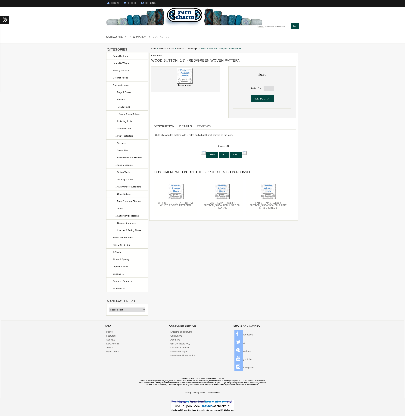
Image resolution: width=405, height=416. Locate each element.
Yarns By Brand (120, 56)
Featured (110, 335)
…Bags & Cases (123, 92)
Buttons (180, 48)
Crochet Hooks (120, 78)
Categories (114, 36)
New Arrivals (112, 343)
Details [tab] (185, 126)
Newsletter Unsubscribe (182, 355)
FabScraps (192, 48)
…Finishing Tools (123, 121)
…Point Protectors (124, 136)
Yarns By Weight (121, 63)
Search (261, 26)
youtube (247, 359)
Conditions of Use (213, 393)
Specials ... (118, 274)
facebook (248, 334)
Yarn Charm (200, 378)
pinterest (247, 351)
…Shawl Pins (121, 150)
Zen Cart (221, 378)
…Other (119, 208)
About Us (175, 339)
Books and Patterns (123, 237)
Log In (115, 3)
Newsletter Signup (179, 351)
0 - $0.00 (132, 3)
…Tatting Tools (122, 172)
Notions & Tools (166, 48)
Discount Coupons (180, 347)
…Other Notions (123, 194)
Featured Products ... (123, 281)
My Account (112, 351)
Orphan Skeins (120, 266)
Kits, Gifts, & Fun (121, 245)
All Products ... (120, 288)
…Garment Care (123, 128)
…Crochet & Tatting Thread (128, 230)
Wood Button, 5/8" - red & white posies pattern (175, 204)
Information (137, 36)
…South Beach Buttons (128, 114)
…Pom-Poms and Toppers (128, 201)
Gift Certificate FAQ (180, 343)
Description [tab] (164, 126)
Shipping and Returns (181, 331)
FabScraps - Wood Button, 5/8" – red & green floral (221, 205)
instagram (248, 367)
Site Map (188, 393)
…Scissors (120, 143)
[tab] (215, 125)
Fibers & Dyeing (121, 259)
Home (153, 48)
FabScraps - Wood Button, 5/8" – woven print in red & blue (268, 205)
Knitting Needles (121, 70)
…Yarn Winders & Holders (128, 187)
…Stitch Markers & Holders (128, 158)
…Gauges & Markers (125, 223)
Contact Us (161, 36)
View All (110, 347)
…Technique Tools (124, 179)
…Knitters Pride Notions (127, 216)
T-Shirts (117, 252)
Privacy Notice (199, 393)
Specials (110, 339)
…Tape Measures (124, 165)
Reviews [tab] (204, 126)
